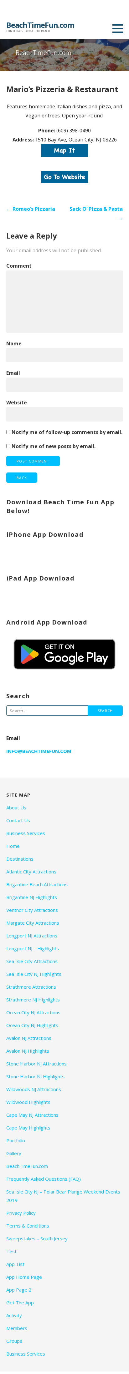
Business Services (25, 833)
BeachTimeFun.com (40, 25)
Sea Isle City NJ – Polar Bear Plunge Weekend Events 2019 (63, 1196)
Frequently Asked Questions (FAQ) (43, 1179)
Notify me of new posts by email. (53, 446)
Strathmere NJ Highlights (33, 999)
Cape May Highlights (28, 1127)
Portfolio (15, 1140)
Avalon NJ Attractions (28, 1038)
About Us (16, 807)
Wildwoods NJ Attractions (33, 1089)
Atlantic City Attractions (31, 871)
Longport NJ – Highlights (32, 948)
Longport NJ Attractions (31, 935)
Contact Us (18, 820)
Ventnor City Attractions (32, 910)
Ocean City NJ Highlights (32, 1025)
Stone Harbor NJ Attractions (36, 1063)
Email (13, 372)
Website (16, 402)
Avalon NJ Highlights (27, 1051)
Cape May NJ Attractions (32, 1115)
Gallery (13, 1153)
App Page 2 (18, 1290)
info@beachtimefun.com (38, 751)
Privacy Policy (21, 1213)
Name (14, 343)
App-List (15, 1264)
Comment (19, 265)
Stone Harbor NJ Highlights (35, 1076)
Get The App (20, 1302)
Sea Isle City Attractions (32, 961)
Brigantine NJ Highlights (31, 897)
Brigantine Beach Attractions (37, 884)
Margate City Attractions (32, 923)
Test (11, 1251)
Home (13, 846)
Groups (14, 1341)
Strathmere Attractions (31, 987)
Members (16, 1328)
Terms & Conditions (27, 1226)
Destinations (20, 859)
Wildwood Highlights (28, 1102)
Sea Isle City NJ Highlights (33, 974)
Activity (14, 1315)
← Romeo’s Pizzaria (30, 208)
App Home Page (24, 1277)
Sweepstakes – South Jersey (37, 1238)
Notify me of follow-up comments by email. (67, 432)
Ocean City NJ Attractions (33, 1012)
